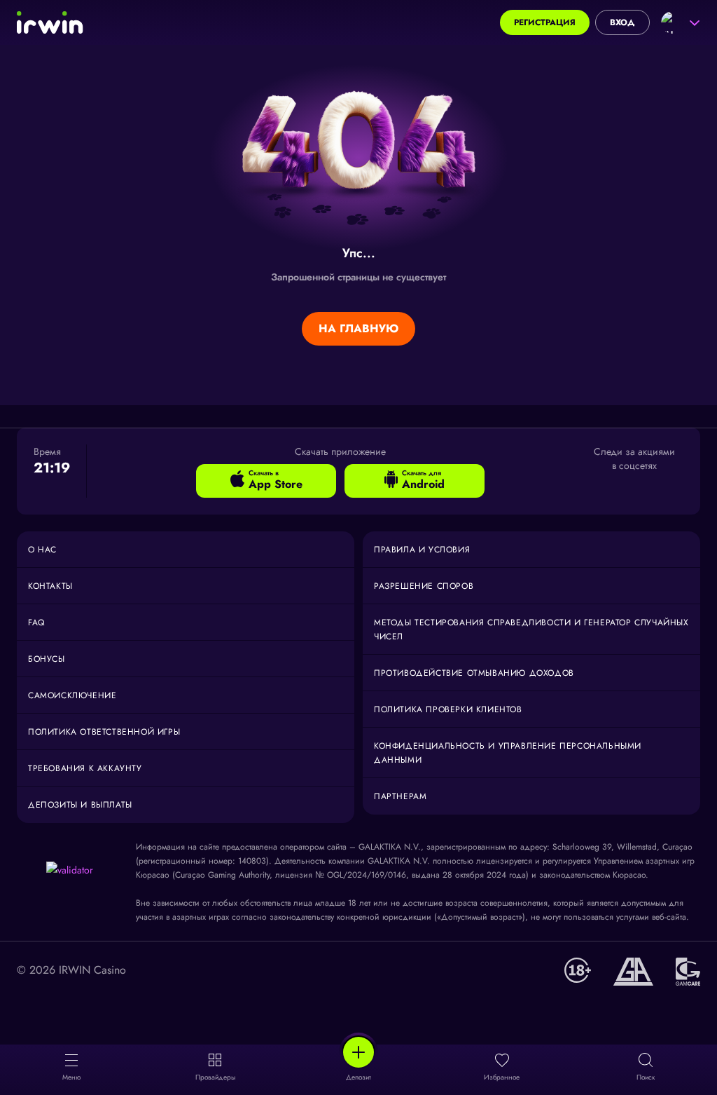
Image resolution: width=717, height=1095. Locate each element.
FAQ (36, 622)
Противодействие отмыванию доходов (474, 673)
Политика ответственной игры (104, 732)
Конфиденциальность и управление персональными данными (507, 753)
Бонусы (46, 659)
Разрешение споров (423, 586)
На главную (358, 328)
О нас (42, 549)
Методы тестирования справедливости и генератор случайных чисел (531, 629)
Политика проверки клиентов (448, 709)
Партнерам (400, 796)
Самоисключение (72, 695)
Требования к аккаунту (85, 768)
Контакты (50, 586)
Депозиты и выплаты (80, 804)
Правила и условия (422, 549)
